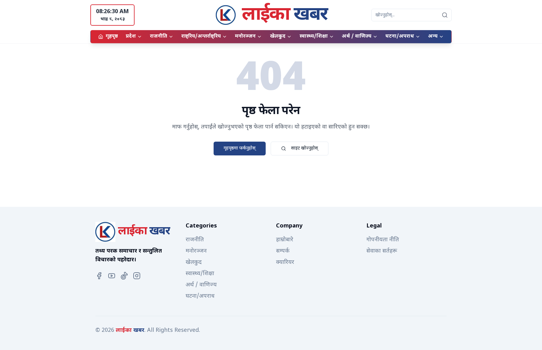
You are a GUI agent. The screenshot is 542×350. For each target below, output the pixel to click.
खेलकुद (277, 36)
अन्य (433, 36)
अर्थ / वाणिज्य (356, 36)
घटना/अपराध (399, 36)
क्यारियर (285, 262)
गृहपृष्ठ (112, 36)
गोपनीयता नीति (382, 239)
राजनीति (158, 36)
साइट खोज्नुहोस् (304, 148)
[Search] (445, 15)
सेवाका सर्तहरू (381, 251)
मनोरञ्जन (245, 36)
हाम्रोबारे (284, 239)
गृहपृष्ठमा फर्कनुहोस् (240, 148)
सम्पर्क (283, 251)
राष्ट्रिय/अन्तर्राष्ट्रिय (201, 36)
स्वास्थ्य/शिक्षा (314, 36)
